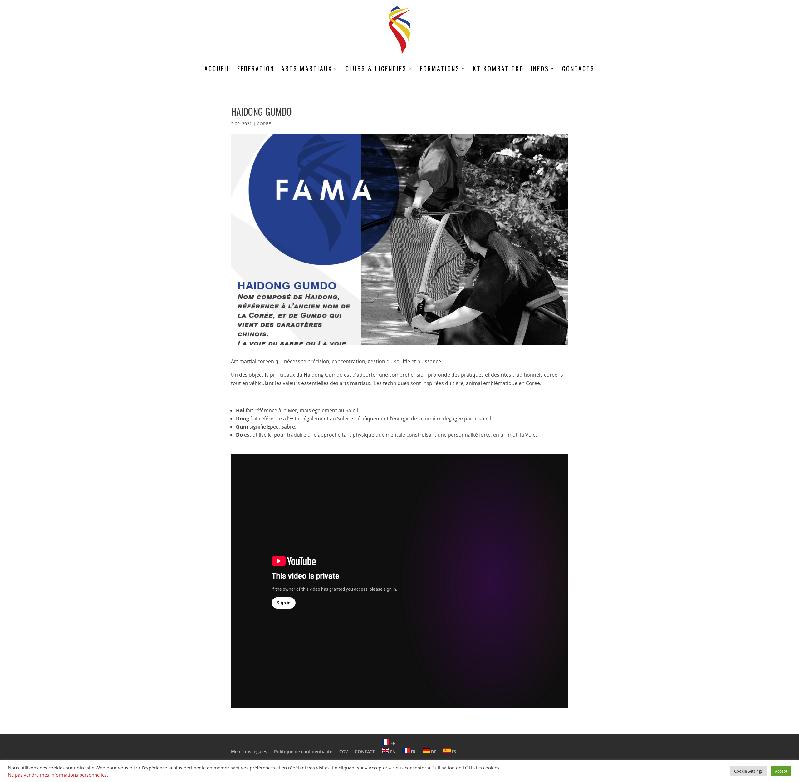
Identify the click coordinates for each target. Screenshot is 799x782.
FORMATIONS (440, 68)
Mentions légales (249, 751)
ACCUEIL (217, 68)
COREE (264, 124)
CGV (343, 751)
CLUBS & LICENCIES (376, 68)
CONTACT (365, 751)
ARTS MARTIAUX (306, 68)
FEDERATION (255, 68)
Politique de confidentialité (303, 751)
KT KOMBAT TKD (498, 68)
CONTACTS (578, 68)
